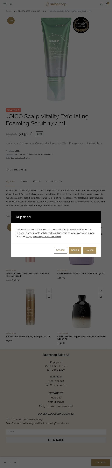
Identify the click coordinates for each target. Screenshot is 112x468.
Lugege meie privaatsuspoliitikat (43, 236)
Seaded (60, 250)
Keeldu (75, 250)
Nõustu (90, 250)
